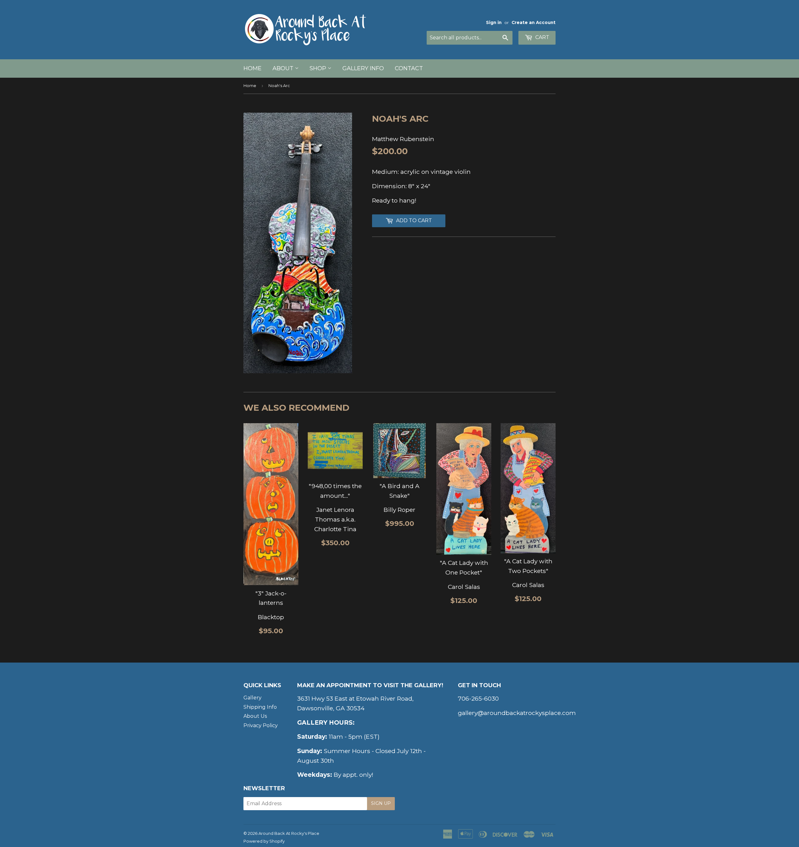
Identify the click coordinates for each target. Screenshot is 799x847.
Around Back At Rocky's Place (288, 833)
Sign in (494, 22)
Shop (319, 68)
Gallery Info (363, 68)
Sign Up (381, 803)
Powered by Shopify (264, 841)
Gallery (252, 698)
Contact (409, 68)
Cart (541, 37)
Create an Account (534, 22)
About (283, 68)
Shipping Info (260, 707)
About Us (255, 716)
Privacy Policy (260, 725)
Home (252, 68)
